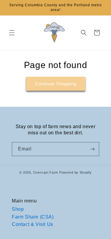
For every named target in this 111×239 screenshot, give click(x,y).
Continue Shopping (55, 83)
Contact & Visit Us (32, 224)
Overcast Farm (45, 172)
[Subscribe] (92, 149)
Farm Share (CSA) (33, 216)
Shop (18, 209)
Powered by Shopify (75, 172)
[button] (11, 32)
